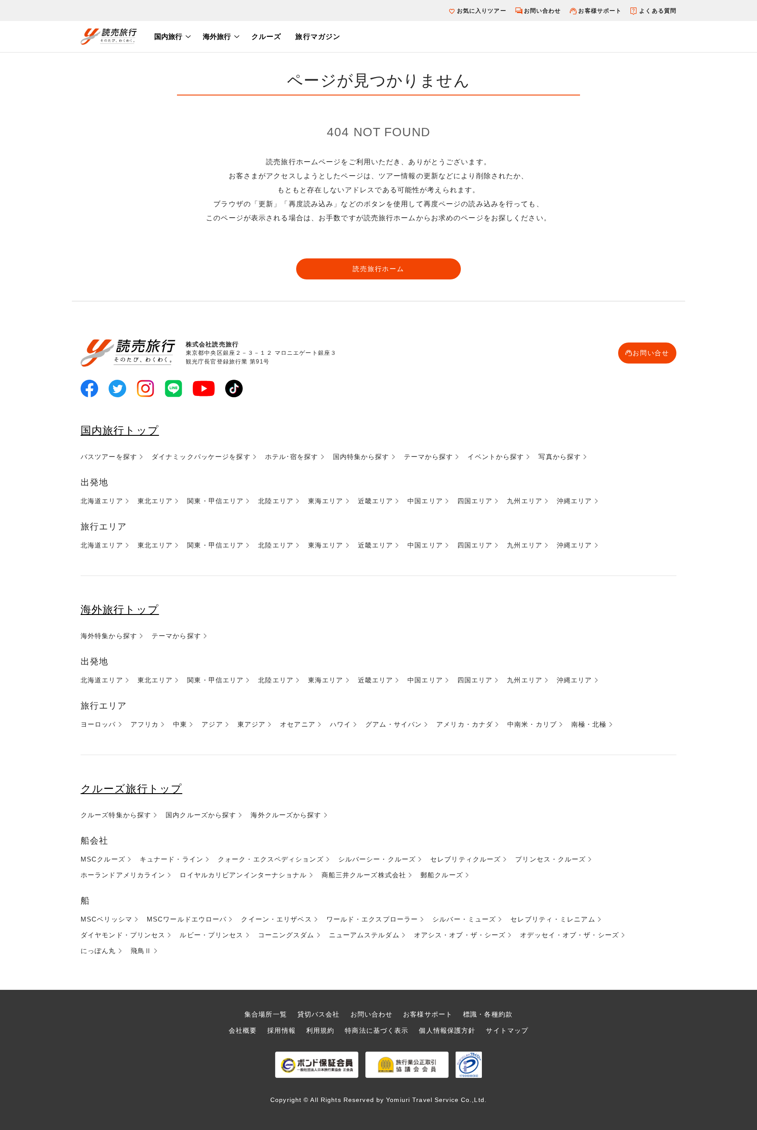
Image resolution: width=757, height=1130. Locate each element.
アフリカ (145, 724)
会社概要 (243, 1030)
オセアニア (297, 724)
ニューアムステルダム (364, 935)
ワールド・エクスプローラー (372, 919)
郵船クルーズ (442, 875)
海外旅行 (217, 36)
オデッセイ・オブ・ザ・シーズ (569, 935)
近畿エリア (375, 501)
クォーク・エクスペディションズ (271, 859)
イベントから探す (495, 456)
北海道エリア (102, 501)
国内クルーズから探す (201, 815)
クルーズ (266, 36)
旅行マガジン (317, 36)
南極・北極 (589, 724)
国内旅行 (168, 36)
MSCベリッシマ (106, 919)
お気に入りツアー (481, 10)
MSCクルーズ (103, 859)
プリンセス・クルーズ (550, 859)
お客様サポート (600, 10)
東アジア (251, 724)
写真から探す (559, 456)
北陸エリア (276, 501)
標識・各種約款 (488, 1014)
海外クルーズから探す (286, 815)
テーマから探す (428, 456)
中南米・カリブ (532, 724)
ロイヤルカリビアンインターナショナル (243, 875)
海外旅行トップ (120, 609)
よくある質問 (657, 10)
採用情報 (281, 1030)
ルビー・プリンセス (211, 935)
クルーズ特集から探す (116, 815)
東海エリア (325, 501)
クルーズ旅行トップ (131, 789)
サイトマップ (507, 1030)
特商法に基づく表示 (376, 1030)
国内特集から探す (361, 456)
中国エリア (425, 501)
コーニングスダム (286, 935)
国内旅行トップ (120, 430)
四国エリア (475, 501)
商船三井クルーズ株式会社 (364, 875)
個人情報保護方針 (447, 1030)
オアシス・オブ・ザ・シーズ (460, 935)
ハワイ (340, 724)
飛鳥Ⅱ (141, 950)
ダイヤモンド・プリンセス (123, 935)
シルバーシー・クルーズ (377, 859)
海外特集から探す (109, 635)
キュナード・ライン (171, 859)
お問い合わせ (542, 10)
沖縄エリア (574, 501)
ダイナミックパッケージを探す (201, 456)
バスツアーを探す (109, 456)
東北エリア (155, 501)
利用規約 (320, 1030)
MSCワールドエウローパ (186, 919)
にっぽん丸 (98, 950)
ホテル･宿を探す (291, 456)
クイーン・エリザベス (276, 919)
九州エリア (524, 501)
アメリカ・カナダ (464, 724)
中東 (180, 724)
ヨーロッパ (98, 724)
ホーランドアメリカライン (123, 875)
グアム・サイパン (393, 724)
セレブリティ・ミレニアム (552, 919)
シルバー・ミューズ (464, 919)
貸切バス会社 (318, 1014)
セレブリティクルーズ (465, 859)
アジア (212, 724)
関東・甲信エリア (215, 501)
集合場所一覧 (265, 1014)
